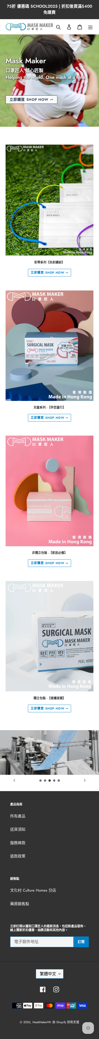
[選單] (90, 26)
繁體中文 (48, 974)
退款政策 (17, 856)
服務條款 (17, 843)
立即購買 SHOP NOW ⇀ (49, 272)
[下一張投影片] (84, 780)
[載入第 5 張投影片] (59, 780)
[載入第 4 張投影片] (54, 780)
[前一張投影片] (14, 780)
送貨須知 (17, 829)
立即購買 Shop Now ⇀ (31, 99)
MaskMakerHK (41, 1022)
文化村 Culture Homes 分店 (33, 890)
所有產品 (17, 816)
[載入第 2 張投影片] (45, 780)
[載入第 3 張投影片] (49, 780)
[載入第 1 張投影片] (40, 780)
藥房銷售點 (19, 904)
